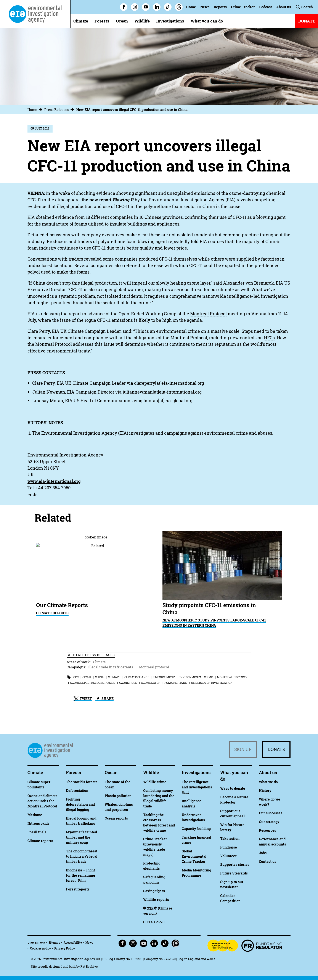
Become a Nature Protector (234, 800)
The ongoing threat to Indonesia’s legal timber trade (81, 856)
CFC (76, 677)
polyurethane (175, 683)
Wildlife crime (154, 782)
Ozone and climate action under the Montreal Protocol (42, 801)
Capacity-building (196, 828)
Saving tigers (154, 891)
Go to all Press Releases (91, 655)
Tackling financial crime (196, 840)
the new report (108, 200)
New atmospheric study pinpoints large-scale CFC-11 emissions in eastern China (214, 623)
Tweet (85, 698)
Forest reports (78, 889)
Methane (34, 814)
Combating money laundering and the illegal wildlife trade (158, 798)
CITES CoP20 (153, 922)
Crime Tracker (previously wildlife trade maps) (155, 847)
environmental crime (196, 677)
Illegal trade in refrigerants (110, 667)
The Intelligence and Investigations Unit (197, 787)
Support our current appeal (232, 813)
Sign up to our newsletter (231, 884)
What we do (268, 782)
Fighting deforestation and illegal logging (80, 804)
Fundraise (228, 847)
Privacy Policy (64, 948)
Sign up (243, 749)
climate (114, 677)
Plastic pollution (118, 795)
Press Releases (56, 109)
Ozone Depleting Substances (92, 683)
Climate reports (40, 840)
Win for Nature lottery (232, 827)
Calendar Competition (230, 898)
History (265, 790)
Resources (267, 830)
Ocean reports (116, 818)
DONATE (306, 21)
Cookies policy (40, 948)
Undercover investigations (193, 817)
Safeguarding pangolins (154, 880)
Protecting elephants (151, 866)
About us (283, 7)
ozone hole (128, 683)
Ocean (122, 21)
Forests (102, 21)
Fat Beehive (89, 966)
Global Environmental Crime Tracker (194, 856)
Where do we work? (269, 802)
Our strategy (269, 821)
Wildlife (142, 21)
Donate (276, 749)
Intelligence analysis (191, 804)
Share (107, 698)
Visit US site (36, 943)
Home (191, 7)
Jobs (263, 852)
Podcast (265, 7)
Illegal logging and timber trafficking (81, 821)
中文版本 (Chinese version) (157, 911)
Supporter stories (234, 864)
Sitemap (54, 942)
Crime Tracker (243, 7)
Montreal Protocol (232, 677)
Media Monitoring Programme (196, 873)
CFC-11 (86, 677)
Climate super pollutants (38, 784)
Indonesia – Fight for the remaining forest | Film (80, 875)
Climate (80, 21)
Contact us (267, 861)
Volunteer (228, 855)
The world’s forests (81, 782)
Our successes (270, 813)
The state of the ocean (117, 784)
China (99, 677)
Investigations (170, 21)
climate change (136, 677)
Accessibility (73, 942)
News (204, 7)
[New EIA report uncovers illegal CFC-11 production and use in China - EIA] (35, 14)
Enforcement (164, 677)
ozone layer (150, 683)
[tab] (35, 109)
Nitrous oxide (38, 823)
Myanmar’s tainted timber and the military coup (81, 837)
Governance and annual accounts (272, 842)
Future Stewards (234, 873)
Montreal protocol (154, 667)
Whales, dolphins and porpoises (119, 807)
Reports (220, 7)
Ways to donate (232, 788)
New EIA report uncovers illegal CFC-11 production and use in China (132, 109)
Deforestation (77, 790)
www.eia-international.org (53, 481)
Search (306, 7)
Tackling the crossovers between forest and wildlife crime (159, 822)
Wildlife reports (156, 899)
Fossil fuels (36, 832)
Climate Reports (52, 613)
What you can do (207, 21)
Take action (229, 838)
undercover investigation (212, 683)
